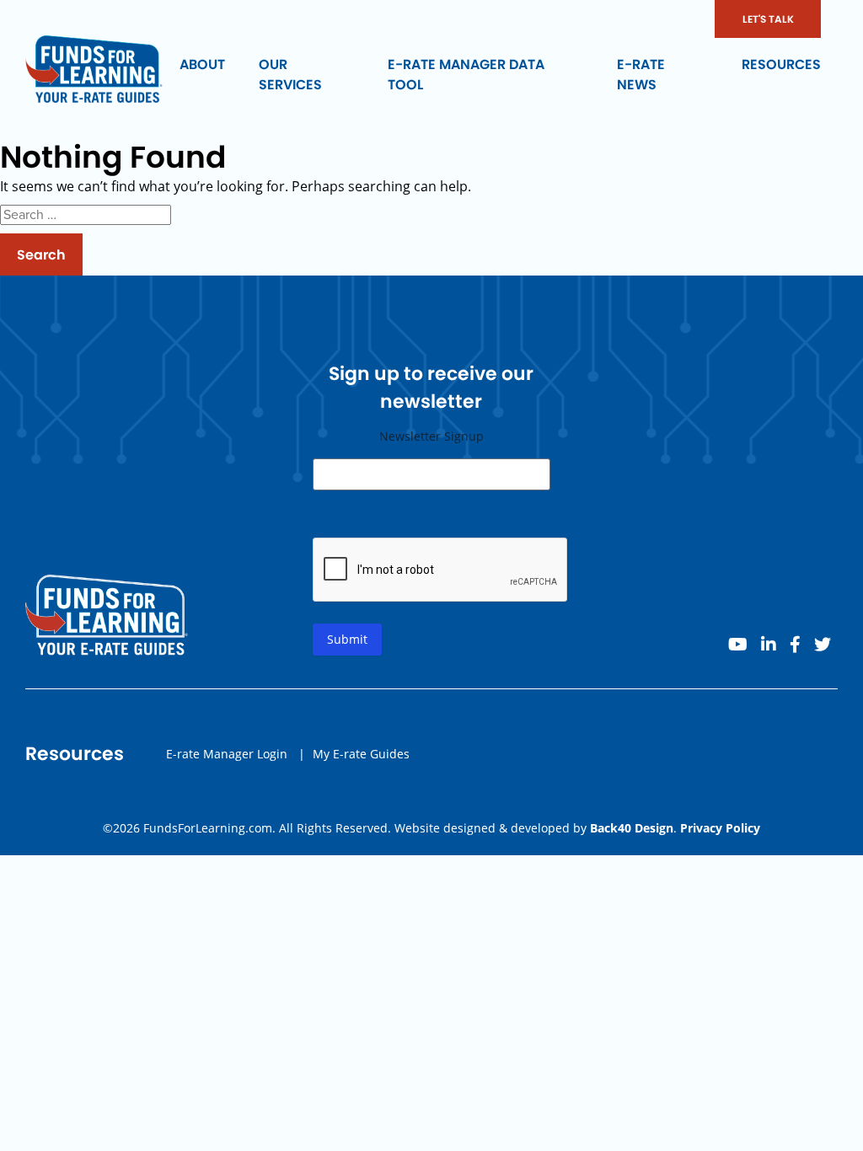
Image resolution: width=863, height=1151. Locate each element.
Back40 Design (631, 828)
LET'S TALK (768, 19)
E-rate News (641, 74)
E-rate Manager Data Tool (466, 74)
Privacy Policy (720, 828)
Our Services (290, 74)
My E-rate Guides (361, 754)
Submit (347, 639)
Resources (781, 64)
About (202, 64)
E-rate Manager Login (226, 754)
